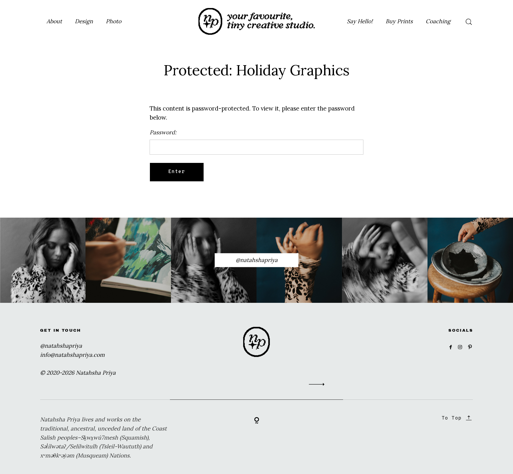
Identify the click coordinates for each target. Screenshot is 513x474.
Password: (163, 132)
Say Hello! (360, 21)
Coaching (438, 21)
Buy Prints (399, 21)
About (54, 21)
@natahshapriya (257, 260)
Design (84, 21)
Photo (113, 21)
